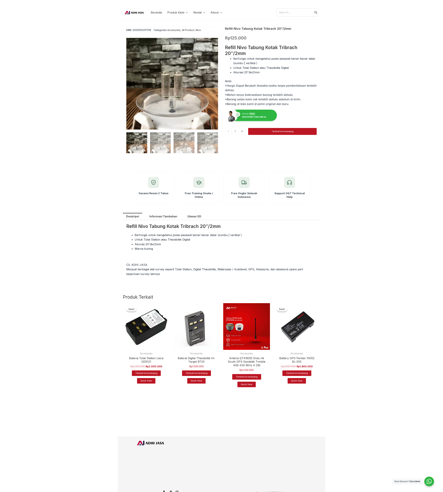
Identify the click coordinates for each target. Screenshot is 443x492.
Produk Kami (175, 12)
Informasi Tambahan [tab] (163, 216)
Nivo (198, 30)
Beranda (156, 12)
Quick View (146, 380)
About (214, 12)
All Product (188, 30)
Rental (197, 12)
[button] (186, 12)
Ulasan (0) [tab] (194, 216)
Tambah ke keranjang (282, 131)
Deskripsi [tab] (132, 216)
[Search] (316, 12)
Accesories (173, 30)
